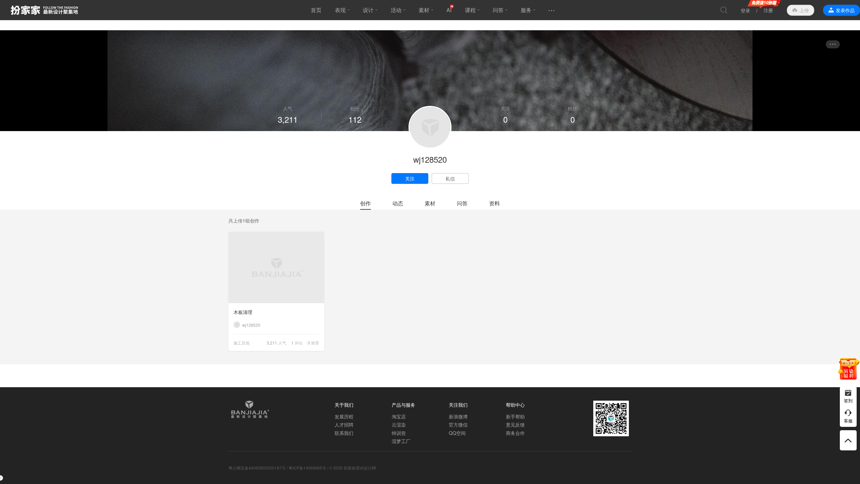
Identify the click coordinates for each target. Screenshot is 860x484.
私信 (450, 178)
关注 (410, 178)
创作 (365, 203)
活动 (396, 10)
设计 (368, 10)
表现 (340, 10)
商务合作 (515, 433)
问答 (498, 10)
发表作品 (845, 10)
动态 (397, 203)
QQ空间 (457, 433)
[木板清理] (276, 267)
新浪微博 (458, 416)
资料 (494, 203)
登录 (745, 10)
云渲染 (399, 424)
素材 (424, 10)
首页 (316, 10)
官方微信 (458, 424)
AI (449, 10)
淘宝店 (399, 416)
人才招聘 (344, 424)
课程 (470, 10)
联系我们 (344, 433)
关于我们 (344, 404)
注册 (768, 10)
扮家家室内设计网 (44, 10)
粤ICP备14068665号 (307, 468)
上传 (804, 10)
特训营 (399, 433)
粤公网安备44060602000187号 (257, 468)
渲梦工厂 (401, 441)
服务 (526, 10)
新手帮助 (515, 416)
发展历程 (344, 416)
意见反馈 (515, 424)
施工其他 (241, 343)
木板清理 (242, 312)
